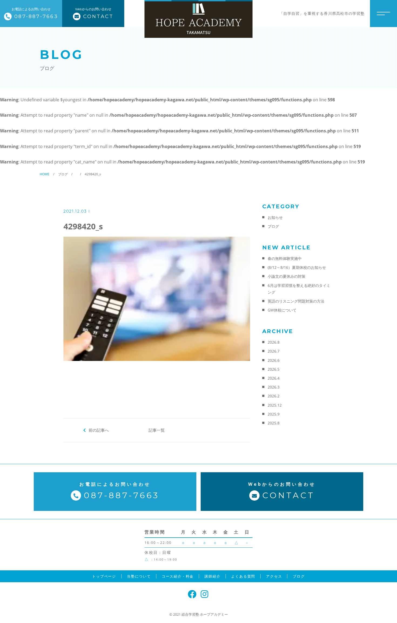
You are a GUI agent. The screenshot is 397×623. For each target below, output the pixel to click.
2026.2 (274, 395)
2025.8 (274, 423)
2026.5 (274, 369)
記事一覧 (157, 430)
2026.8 (274, 342)
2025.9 (274, 414)
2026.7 (274, 351)
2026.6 (274, 360)
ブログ (273, 226)
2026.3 (274, 387)
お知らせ (275, 217)
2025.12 (275, 405)
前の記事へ (99, 430)
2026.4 (274, 378)
